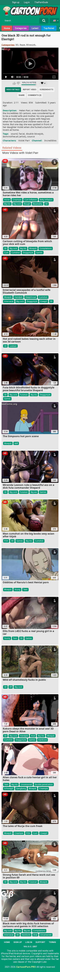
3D (16, 44)
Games (39, 252)
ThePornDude (41, 2)
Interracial (8, 301)
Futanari (24, 394)
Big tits (7, 203)
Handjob (18, 297)
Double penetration (44, 784)
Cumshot (15, 252)
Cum (6, 252)
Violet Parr (24, 140)
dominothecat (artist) (14, 136)
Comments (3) (34, 95)
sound (14, 133)
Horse (7, 199)
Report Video (29, 89)
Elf (11, 686)
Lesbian (13, 346)
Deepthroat (30, 297)
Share (22, 95)
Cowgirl (43, 301)
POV (6, 540)
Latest (35, 28)
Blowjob (30, 44)
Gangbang (21, 788)
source (31, 136)
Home (7, 28)
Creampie (17, 199)
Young (17, 589)
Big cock (17, 203)
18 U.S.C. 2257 (30, 946)
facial (22, 133)
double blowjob (34, 133)
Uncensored (26, 784)
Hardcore (42, 739)
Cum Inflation (30, 199)
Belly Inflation (46, 199)
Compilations (46, 248)
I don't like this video (18, 83)
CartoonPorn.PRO (26, 967)
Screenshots (46, 89)
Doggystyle (28, 252)
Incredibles (50, 140)
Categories (21, 28)
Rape (22, 44)
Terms (52, 942)
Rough (27, 203)
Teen (25, 589)
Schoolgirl (8, 788)
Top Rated (49, 28)
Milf (16, 443)
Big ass (34, 492)
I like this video (14, 83)
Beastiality (37, 203)
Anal (33, 735)
